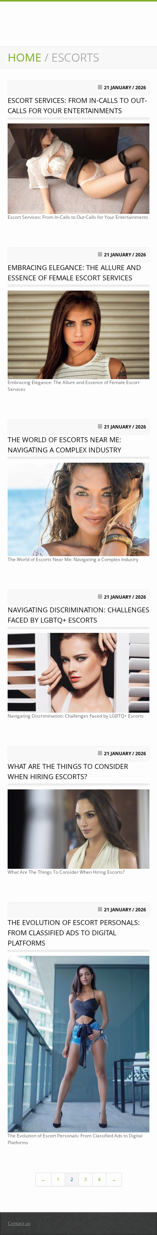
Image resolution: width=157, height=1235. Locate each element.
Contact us (19, 1223)
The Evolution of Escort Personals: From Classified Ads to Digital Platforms (74, 932)
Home (25, 57)
